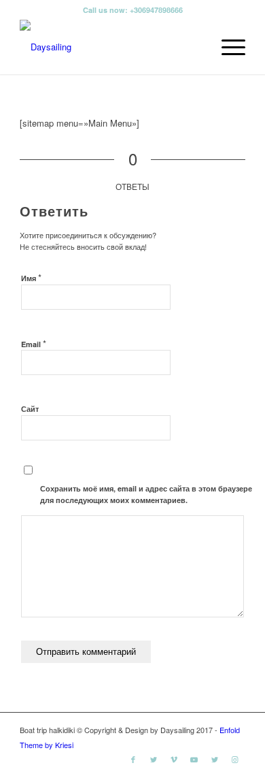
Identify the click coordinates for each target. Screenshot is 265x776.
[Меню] (226, 47)
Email (33, 343)
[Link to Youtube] (194, 759)
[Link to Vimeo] (174, 759)
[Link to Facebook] (133, 759)
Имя (31, 277)
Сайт (30, 409)
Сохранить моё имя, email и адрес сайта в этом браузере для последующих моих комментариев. (146, 494)
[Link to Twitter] (153, 759)
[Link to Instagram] (235, 759)
